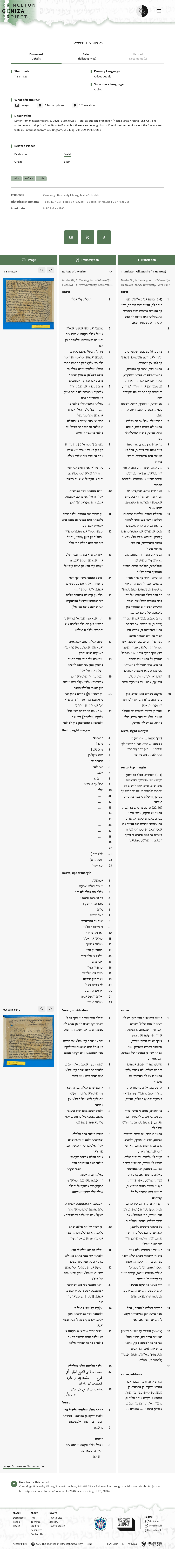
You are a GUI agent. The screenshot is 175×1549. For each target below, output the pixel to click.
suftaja (29, 178)
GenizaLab (154, 1521)
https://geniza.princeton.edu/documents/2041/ (47, 1491)
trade (41, 178)
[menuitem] (19, 1517)
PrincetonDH (155, 1525)
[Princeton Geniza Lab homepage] (103, 1524)
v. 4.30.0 (132, 1544)
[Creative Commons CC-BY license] (89, 1544)
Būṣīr (67, 161)
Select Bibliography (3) (86, 56)
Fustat (67, 154)
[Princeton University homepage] (152, 1544)
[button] (20, 13)
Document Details (36, 56)
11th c (16, 178)
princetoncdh (155, 1530)
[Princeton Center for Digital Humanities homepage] (129, 1524)
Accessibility (20, 1544)
